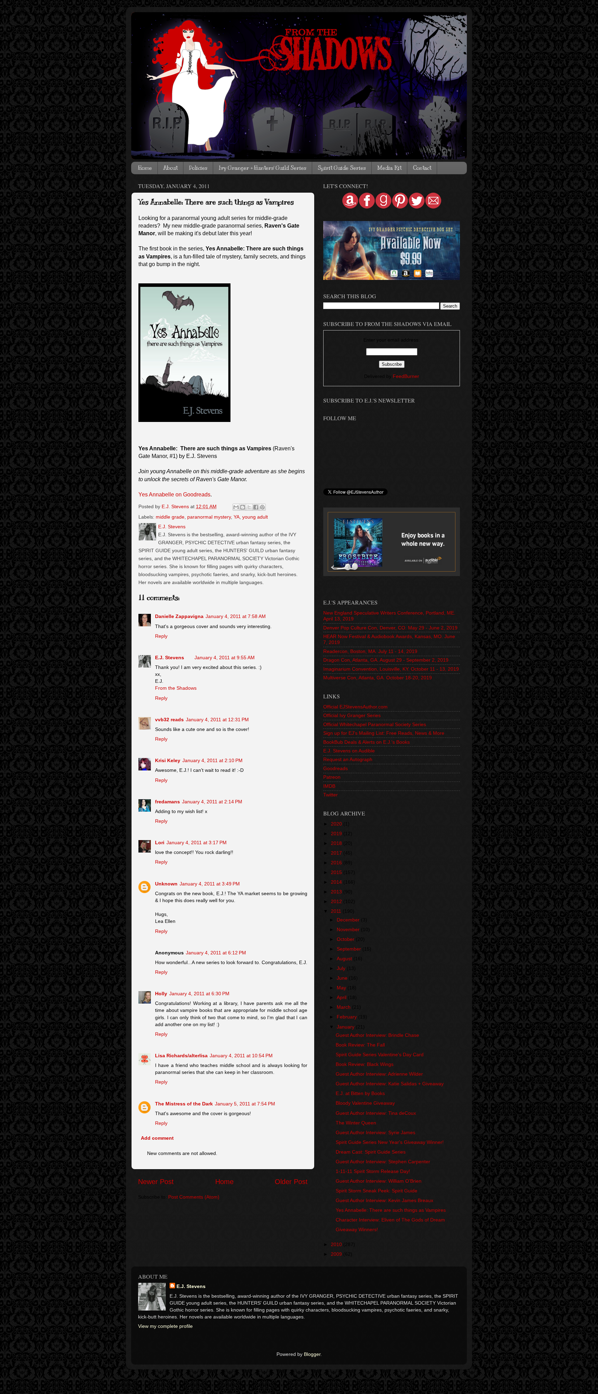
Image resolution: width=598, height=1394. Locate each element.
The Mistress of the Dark (184, 1103)
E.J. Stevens (169, 657)
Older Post (291, 1181)
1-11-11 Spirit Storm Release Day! (373, 1171)
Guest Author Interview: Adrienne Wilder (379, 1074)
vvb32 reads (169, 719)
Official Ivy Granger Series (352, 715)
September (349, 949)
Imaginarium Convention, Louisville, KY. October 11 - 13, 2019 (391, 669)
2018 (337, 843)
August (345, 958)
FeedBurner (406, 376)
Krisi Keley (167, 760)
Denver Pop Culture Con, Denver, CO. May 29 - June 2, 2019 (390, 627)
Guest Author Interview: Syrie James (375, 1132)
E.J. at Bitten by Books (360, 1093)
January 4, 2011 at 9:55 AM (224, 657)
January (346, 1027)
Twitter (330, 794)
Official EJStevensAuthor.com (355, 706)
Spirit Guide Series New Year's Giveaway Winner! (390, 1142)
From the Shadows (176, 688)
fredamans (167, 801)
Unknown (166, 883)
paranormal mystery (209, 517)
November (349, 929)
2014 (337, 882)
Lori (159, 842)
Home (145, 168)
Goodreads (335, 768)
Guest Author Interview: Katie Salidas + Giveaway (390, 1083)
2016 (337, 862)
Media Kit (389, 168)
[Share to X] (249, 507)
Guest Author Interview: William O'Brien (379, 1181)
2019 (337, 833)
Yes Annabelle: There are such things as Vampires (391, 1210)
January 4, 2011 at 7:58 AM (236, 616)
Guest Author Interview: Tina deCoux (376, 1113)
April (342, 997)
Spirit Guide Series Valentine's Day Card (380, 1054)
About (170, 168)
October (346, 939)
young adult (255, 517)
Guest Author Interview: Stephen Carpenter (383, 1161)
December (349, 920)
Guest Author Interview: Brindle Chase (377, 1035)
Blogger (312, 1354)
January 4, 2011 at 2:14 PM (212, 801)
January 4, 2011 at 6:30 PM (199, 993)
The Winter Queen (356, 1123)
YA (236, 517)
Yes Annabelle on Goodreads (174, 494)
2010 (337, 1244)
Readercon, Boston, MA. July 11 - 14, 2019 (370, 651)
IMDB (329, 786)
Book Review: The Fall (360, 1045)
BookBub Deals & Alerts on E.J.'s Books (366, 742)
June (343, 978)
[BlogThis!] (242, 507)
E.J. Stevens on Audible (349, 750)
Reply (161, 636)
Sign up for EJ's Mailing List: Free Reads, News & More (383, 733)
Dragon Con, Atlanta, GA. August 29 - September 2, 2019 (385, 660)
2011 (337, 911)
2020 (337, 824)
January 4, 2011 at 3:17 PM (196, 842)
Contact (422, 168)
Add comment (157, 1138)
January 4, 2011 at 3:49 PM (210, 883)
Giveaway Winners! (357, 1229)
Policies (198, 168)
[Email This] (236, 507)
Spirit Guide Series (342, 168)
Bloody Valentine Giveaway (365, 1103)
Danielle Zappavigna (179, 616)
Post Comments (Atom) (193, 1197)
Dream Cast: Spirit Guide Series (371, 1152)
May (342, 987)
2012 (337, 901)
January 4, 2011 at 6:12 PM (216, 952)
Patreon (332, 777)
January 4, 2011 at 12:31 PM (217, 719)
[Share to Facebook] (255, 507)
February (347, 1017)
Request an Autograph (347, 759)
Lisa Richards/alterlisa (181, 1055)
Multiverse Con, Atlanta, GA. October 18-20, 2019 (377, 677)
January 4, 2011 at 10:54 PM (241, 1055)
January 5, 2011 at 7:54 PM (245, 1103)
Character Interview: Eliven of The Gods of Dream (390, 1220)
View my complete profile (165, 1326)
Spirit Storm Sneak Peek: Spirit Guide (376, 1190)
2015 (337, 872)
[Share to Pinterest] (262, 507)
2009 (337, 1254)
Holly (161, 993)
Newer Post (156, 1181)
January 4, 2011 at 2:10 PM (212, 760)
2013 (337, 891)
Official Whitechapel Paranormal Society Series (374, 724)
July (342, 968)
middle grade (170, 517)
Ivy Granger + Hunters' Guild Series (262, 168)
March (344, 1007)
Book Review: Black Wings (364, 1064)
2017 (337, 853)
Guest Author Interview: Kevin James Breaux (384, 1200)
